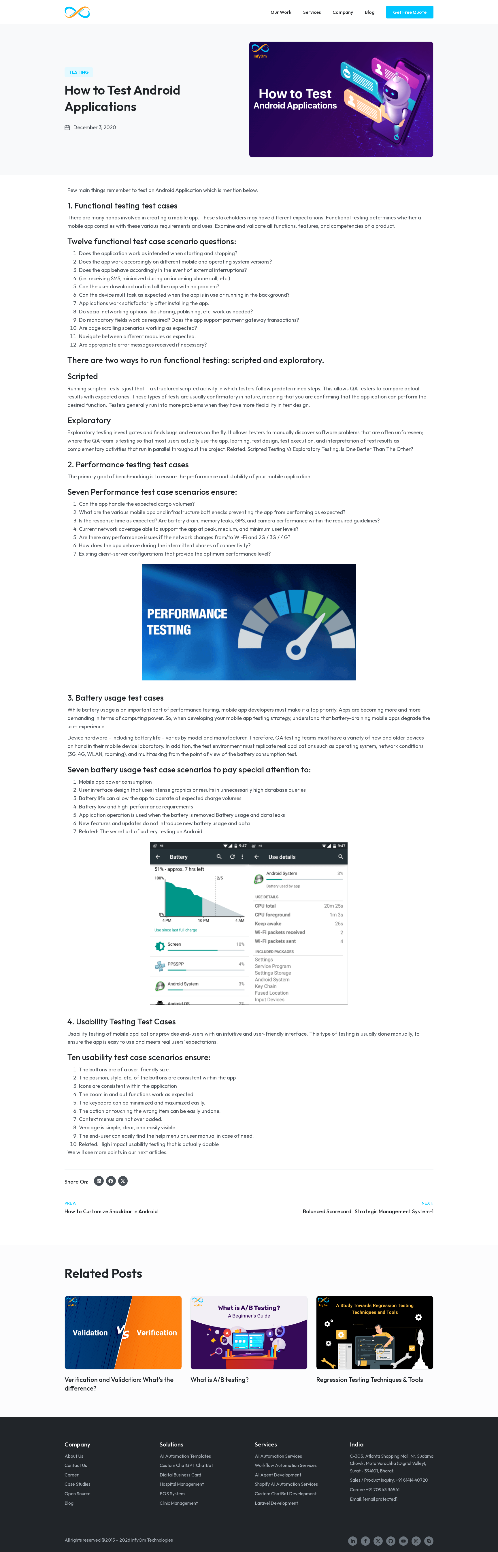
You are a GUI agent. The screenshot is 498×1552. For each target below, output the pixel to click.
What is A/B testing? (219, 1380)
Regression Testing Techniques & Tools (369, 1380)
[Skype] (428, 1541)
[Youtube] (403, 1541)
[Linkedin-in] (352, 1541)
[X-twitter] (378, 1541)
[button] (99, 1181)
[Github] (390, 1541)
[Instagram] (416, 1541)
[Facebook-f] (365, 1541)
